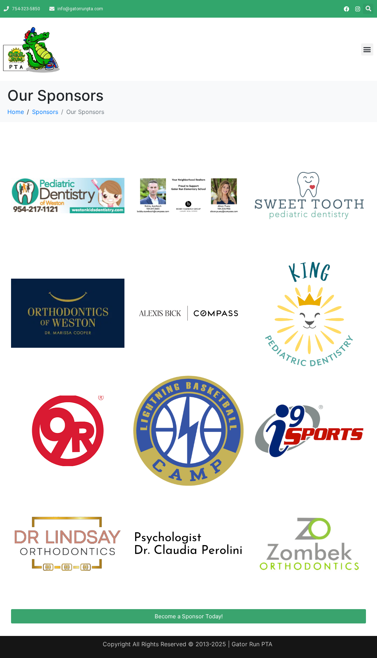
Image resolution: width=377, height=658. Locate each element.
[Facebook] (346, 9)
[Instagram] (358, 9)
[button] (368, 9)
